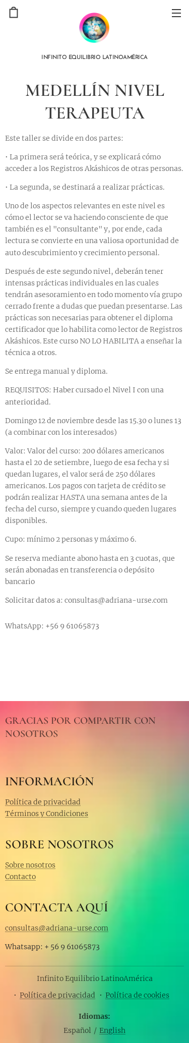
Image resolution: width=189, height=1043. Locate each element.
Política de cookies (137, 995)
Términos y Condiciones (46, 813)
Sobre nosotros (30, 865)
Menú (176, 13)
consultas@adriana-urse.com (56, 928)
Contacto (20, 876)
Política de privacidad (43, 801)
